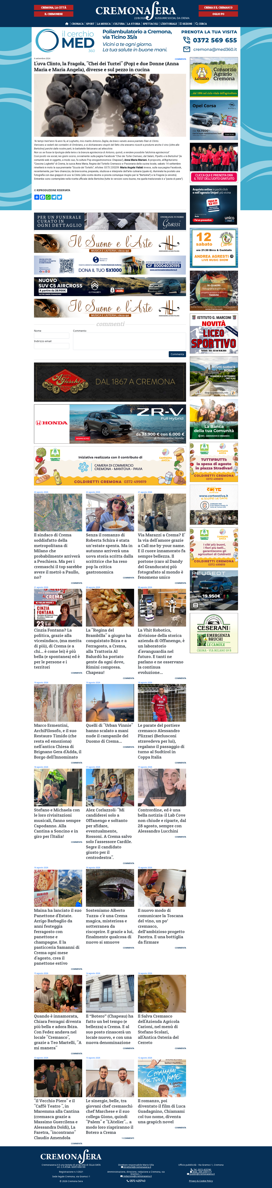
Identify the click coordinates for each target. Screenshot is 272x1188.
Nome (37, 330)
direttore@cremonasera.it (137, 1166)
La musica (104, 23)
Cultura (119, 23)
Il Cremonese (54, 14)
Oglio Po (218, 14)
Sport (90, 23)
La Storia (133, 23)
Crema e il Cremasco (218, 7)
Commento (79, 330)
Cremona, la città (53, 7)
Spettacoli (150, 23)
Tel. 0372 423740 (202, 1169)
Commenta (177, 354)
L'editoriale (169, 23)
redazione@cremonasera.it (137, 1176)
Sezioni (187, 23)
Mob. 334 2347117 (202, 1171)
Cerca (202, 23)
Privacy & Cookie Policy (201, 1180)
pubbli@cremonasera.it (202, 1173)
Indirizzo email (42, 341)
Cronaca (77, 23)
